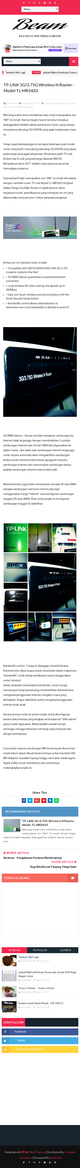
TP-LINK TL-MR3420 (22, 107)
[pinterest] (55, 3)
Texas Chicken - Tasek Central (36, 988)
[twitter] (24, 3)
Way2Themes (37, 1152)
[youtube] (50, 3)
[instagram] (34, 3)
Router (7, 107)
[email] (45, 3)
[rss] (39, 3)
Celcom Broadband (54, 103)
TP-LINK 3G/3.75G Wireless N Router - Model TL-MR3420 (49, 822)
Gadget (71, 103)
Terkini (14, 950)
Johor (28, 72)
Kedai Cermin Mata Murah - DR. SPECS (40, 1003)
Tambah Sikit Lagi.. (28, 957)
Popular (40, 950)
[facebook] (29, 3)
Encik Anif (55, 1157)
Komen (65, 950)
